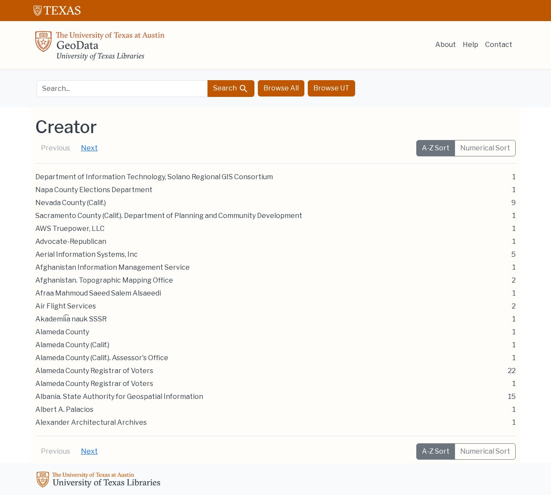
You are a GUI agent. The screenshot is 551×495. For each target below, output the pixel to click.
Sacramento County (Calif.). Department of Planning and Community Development (168, 216)
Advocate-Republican (70, 241)
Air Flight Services (65, 306)
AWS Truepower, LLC (70, 228)
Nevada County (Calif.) (70, 203)
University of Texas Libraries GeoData (99, 48)
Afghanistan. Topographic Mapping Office (104, 280)
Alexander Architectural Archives (91, 422)
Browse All (281, 88)
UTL (99, 481)
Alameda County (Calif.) (72, 345)
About (445, 44)
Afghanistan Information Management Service (112, 267)
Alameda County (62, 332)
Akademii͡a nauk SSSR (71, 319)
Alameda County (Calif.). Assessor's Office (101, 358)
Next (89, 148)
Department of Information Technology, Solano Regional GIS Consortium (154, 177)
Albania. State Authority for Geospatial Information (119, 396)
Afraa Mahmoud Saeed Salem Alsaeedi (98, 293)
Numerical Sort (485, 148)
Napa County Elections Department (93, 190)
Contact (498, 44)
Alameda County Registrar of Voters (94, 371)
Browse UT (331, 88)
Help (470, 44)
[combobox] (122, 89)
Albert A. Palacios (64, 409)
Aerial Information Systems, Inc (86, 254)
